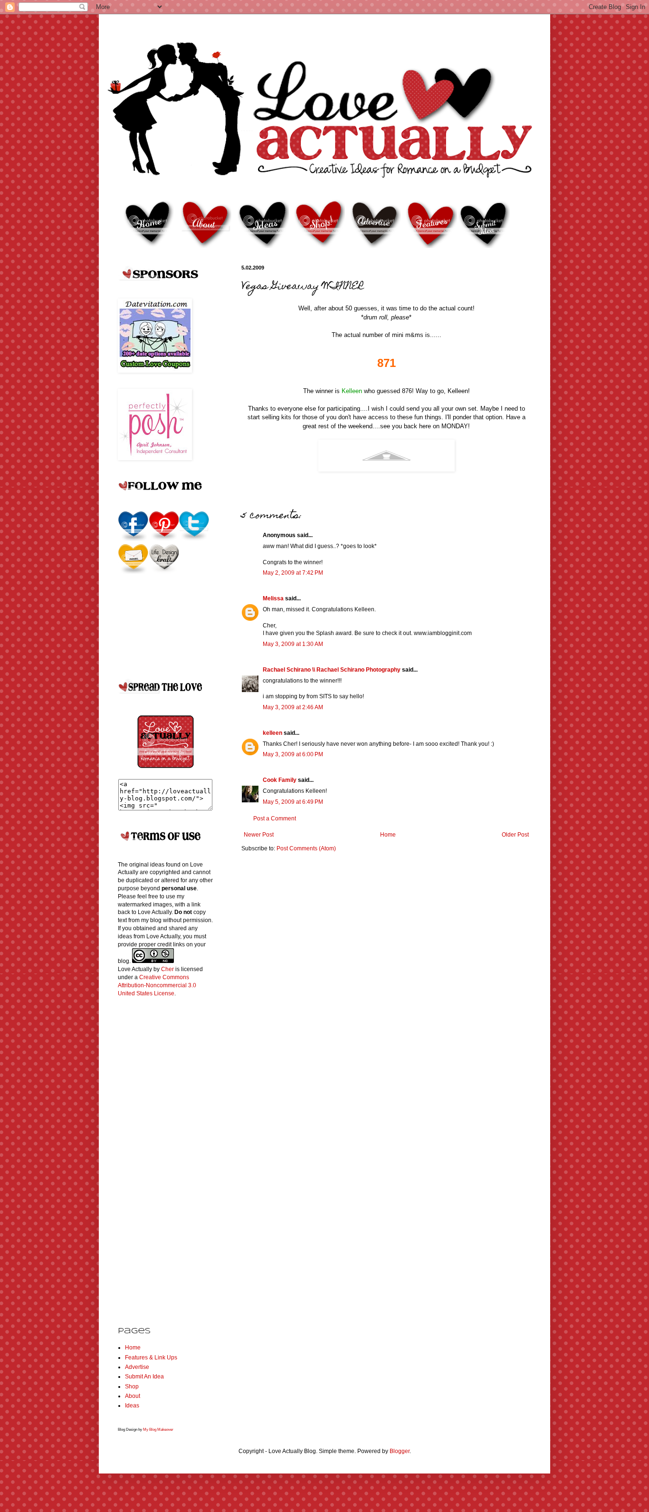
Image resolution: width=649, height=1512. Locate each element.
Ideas (132, 1405)
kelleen (272, 733)
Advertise (137, 1367)
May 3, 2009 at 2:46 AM (293, 707)
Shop (132, 1386)
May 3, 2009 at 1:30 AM (293, 644)
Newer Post (259, 834)
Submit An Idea (144, 1376)
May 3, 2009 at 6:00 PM (293, 754)
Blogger (400, 1451)
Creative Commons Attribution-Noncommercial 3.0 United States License (157, 985)
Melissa (273, 598)
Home (388, 834)
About (132, 1396)
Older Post (515, 834)
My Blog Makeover (158, 1429)
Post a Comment (274, 818)
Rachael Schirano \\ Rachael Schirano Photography (332, 669)
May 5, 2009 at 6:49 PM (293, 802)
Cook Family (279, 780)
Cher (167, 969)
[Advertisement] (156, 1154)
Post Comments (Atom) (306, 848)
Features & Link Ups (151, 1357)
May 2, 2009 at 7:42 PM (293, 572)
